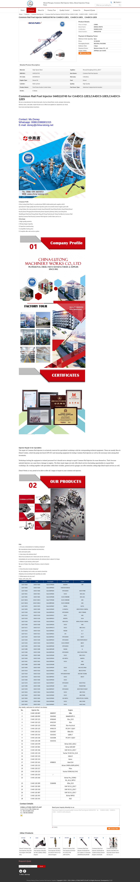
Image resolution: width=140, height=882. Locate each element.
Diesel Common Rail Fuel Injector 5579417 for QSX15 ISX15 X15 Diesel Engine (54, 851)
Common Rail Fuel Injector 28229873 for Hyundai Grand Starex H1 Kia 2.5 (113, 851)
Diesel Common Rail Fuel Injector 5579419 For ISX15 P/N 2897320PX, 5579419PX (69, 852)
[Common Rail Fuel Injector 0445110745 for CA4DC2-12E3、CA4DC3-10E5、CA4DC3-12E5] (47, 41)
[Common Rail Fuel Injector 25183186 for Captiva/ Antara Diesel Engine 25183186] (99, 842)
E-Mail (21, 874)
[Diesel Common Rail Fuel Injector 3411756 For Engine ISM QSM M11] (26, 842)
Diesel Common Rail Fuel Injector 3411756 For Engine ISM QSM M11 (25, 851)
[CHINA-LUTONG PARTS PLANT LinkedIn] (21, 872)
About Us (41, 10)
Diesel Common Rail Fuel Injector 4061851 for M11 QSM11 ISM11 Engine (40, 851)
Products (31, 10)
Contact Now (86, 53)
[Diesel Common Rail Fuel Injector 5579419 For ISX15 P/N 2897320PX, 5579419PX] (70, 842)
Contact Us (76, 10)
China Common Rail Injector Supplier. (46, 880)
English (118, 2)
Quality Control (64, 10)
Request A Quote (89, 10)
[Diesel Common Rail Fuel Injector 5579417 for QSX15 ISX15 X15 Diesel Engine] (55, 842)
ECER (110, 880)
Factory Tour (52, 10)
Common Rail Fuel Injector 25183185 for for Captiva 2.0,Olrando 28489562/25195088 (84, 851)
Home (23, 10)
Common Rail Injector (37, 14)
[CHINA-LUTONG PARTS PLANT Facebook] (25, 872)
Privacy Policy (30, 880)
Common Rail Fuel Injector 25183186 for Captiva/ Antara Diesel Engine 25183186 (98, 851)
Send (41, 866)
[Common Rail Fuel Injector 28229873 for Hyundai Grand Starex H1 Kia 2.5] (113, 842)
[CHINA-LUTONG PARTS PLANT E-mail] (21, 815)
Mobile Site (23, 877)
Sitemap (27, 874)
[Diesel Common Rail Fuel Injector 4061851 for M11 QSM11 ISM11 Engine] (40, 842)
